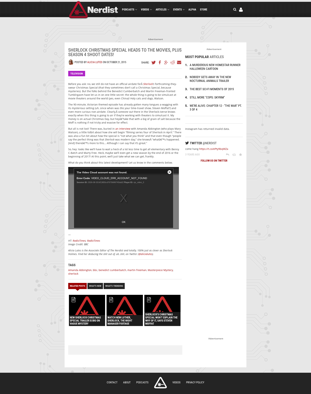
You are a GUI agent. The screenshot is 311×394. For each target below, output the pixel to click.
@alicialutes (145, 254)
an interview (122, 128)
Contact (112, 382)
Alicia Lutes (94, 62)
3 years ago (192, 154)
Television (76, 73)
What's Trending (114, 286)
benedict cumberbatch (112, 270)
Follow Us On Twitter (214, 160)
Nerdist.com (160, 382)
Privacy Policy (195, 382)
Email (179, 62)
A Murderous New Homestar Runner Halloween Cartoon (215, 67)
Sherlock (148, 84)
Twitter (153, 62)
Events (177, 9)
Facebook (160, 62)
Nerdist (93, 10)
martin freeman (137, 270)
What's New (95, 286)
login (241, 10)
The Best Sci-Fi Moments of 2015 (212, 89)
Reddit (172, 62)
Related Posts (77, 286)
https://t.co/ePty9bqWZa (213, 149)
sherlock (73, 273)
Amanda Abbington (80, 270)
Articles (161, 9)
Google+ (166, 62)
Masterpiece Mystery (160, 270)
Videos (145, 9)
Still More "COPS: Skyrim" (207, 97)
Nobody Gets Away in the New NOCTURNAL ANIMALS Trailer (210, 79)
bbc (95, 270)
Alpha (192, 9)
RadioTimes (79, 240)
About (127, 382)
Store (203, 9)
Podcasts (128, 9)
